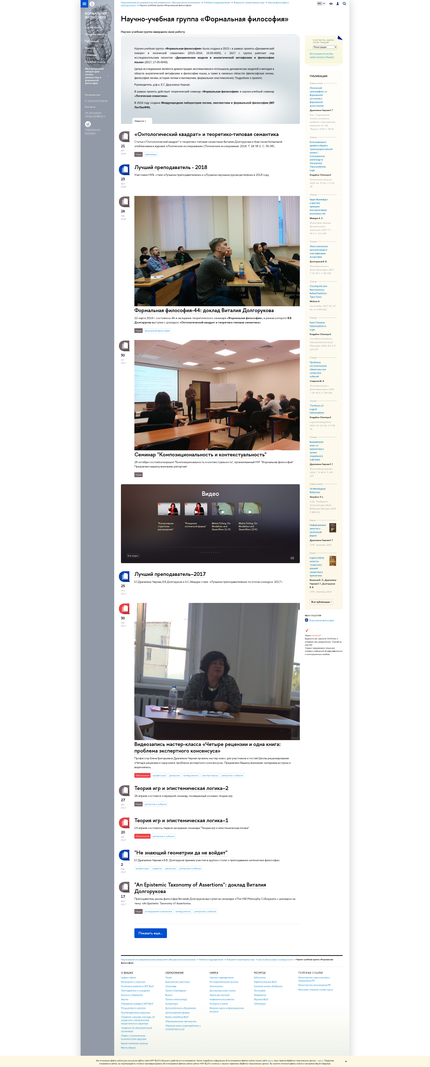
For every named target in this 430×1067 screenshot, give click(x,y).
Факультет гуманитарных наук (240, 959)
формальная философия (157, 330)
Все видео (133, 555)
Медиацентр (260, 994)
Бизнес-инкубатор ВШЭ (176, 1016)
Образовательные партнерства (180, 1021)
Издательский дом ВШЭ (265, 981)
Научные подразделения (221, 977)
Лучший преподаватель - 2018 (170, 167)
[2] (203, 553)
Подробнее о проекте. (249, 78)
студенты (157, 868)
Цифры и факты (128, 977)
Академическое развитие (222, 999)
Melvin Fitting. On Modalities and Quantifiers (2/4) (248, 526)
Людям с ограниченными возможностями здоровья (133, 1037)
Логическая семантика (151, 96)
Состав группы (93, 27)
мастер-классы (210, 775)
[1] (201, 553)
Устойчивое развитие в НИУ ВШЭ (137, 986)
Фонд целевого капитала (133, 1008)
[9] (218, 553)
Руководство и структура (133, 981)
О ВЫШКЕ (127, 972)
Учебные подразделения (211, 959)
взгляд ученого (191, 775)
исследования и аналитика (158, 911)
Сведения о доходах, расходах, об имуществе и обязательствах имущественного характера (138, 1020)
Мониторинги (216, 986)
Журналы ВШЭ (261, 999)
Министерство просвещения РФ (314, 985)
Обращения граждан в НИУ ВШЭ (137, 1003)
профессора (159, 775)
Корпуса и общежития (132, 994)
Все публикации (320, 602)
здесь (270, 1060)
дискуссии (174, 775)
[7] (213, 553)
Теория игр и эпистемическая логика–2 (181, 788)
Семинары (91, 54)
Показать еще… (151, 933)
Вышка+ (169, 994)
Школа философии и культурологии (275, 959)
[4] (207, 553)
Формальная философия (321, 620)
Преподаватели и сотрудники (135, 990)
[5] (209, 553)
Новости (90, 48)
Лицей (168, 977)
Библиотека (259, 977)
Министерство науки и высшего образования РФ (314, 979)
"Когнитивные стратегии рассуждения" (166, 526)
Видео (210, 493)
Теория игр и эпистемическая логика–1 (181, 820)
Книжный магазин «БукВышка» (268, 986)
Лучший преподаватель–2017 (170, 574)
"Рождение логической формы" (195, 525)
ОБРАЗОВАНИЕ (174, 972)
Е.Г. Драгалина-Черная (175, 84)
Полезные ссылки (95, 61)
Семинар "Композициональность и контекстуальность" (200, 454)
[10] (220, 553)
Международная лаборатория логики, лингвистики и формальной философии (94, 76)
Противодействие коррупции (135, 1012)
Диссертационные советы (223, 990)
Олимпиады (170, 986)
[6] (211, 553)
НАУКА (214, 972)
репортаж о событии (232, 775)
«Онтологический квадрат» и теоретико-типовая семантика (206, 134)
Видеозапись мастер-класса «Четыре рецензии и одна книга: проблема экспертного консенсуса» (207, 747)
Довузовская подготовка (177, 981)
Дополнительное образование (180, 1008)
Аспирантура (171, 1003)
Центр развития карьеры (177, 1012)
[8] (215, 553)
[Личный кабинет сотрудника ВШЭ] (337, 4)
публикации (151, 154)
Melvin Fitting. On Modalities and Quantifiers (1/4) (221, 526)
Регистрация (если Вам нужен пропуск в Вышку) (322, 55)
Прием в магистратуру (176, 999)
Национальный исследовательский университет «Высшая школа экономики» (158, 959)
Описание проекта (95, 34)
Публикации (92, 41)
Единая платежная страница (134, 1043)
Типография (260, 990)
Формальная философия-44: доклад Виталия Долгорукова (204, 310)
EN (324, 3)
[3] (205, 553)
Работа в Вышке (128, 1047)
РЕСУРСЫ (260, 972)
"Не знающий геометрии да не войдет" (181, 852)
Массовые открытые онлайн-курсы (315, 989)
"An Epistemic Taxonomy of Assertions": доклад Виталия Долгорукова (200, 888)
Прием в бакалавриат (175, 990)
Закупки (124, 999)
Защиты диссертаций (220, 994)
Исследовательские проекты (224, 981)
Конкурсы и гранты (219, 1003)
